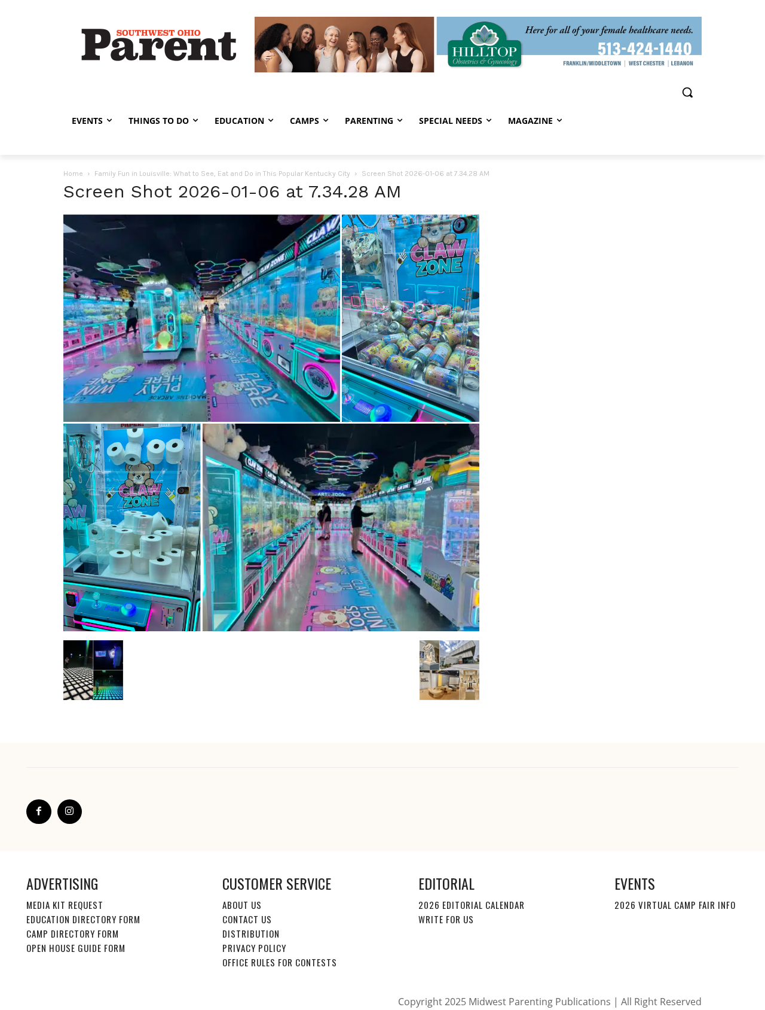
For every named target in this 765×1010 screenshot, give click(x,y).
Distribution (251, 933)
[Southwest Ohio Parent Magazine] (159, 44)
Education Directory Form (83, 919)
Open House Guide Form (76, 947)
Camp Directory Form (72, 933)
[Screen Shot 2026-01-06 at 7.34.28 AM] (271, 628)
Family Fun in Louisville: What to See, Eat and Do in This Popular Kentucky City (222, 173)
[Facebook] (38, 812)
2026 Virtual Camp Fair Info (675, 904)
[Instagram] (69, 812)
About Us (242, 904)
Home (73, 173)
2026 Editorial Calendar (471, 904)
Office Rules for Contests (279, 962)
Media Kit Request (64, 904)
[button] (687, 92)
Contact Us (247, 919)
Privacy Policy (254, 947)
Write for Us (446, 919)
